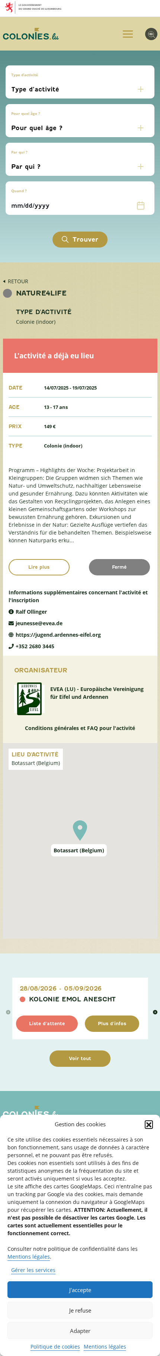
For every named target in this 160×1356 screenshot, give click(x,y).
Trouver (85, 239)
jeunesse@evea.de (39, 623)
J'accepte (80, 1290)
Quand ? (19, 190)
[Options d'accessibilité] (151, 34)
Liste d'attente (47, 1023)
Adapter (80, 1330)
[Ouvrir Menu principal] (128, 34)
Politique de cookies (55, 1346)
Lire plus (38, 567)
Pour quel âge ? (25, 113)
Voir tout (80, 1058)
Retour (18, 281)
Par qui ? (19, 152)
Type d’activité (24, 74)
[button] (149, 1124)
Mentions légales (28, 1256)
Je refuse (80, 1310)
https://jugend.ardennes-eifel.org (58, 634)
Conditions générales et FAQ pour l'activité (80, 728)
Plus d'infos (112, 1023)
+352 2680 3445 (35, 646)
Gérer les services (33, 1269)
